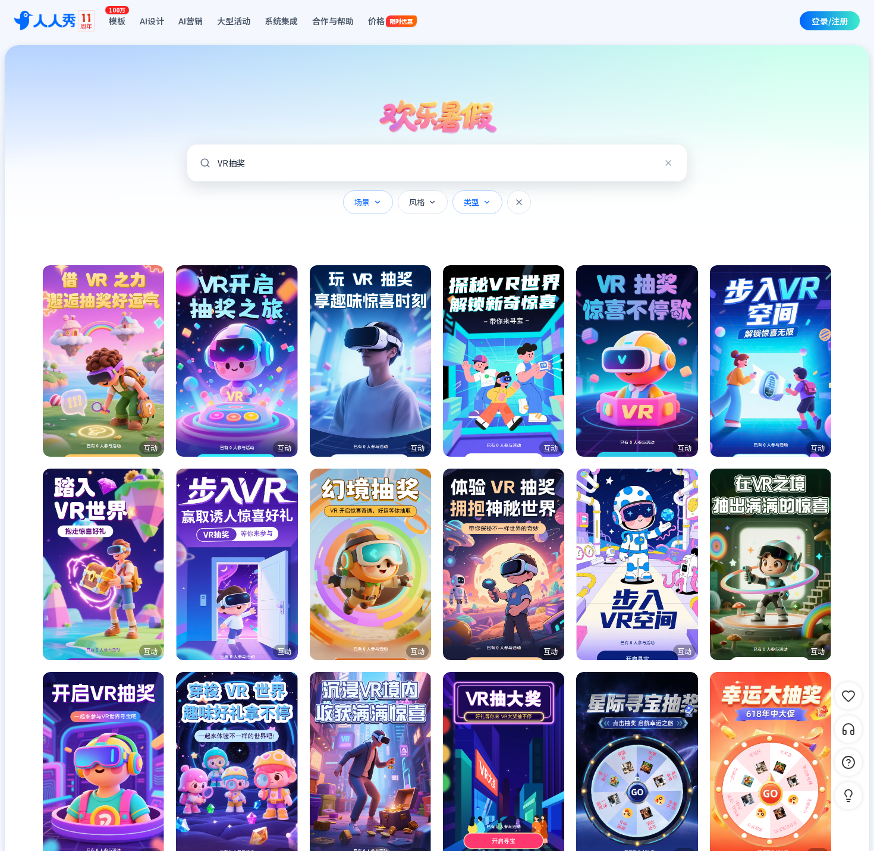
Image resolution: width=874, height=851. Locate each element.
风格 (417, 202)
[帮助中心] (848, 762)
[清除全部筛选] (519, 202)
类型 (471, 202)
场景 (362, 202)
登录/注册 (830, 21)
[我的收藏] (848, 695)
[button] (103, 361)
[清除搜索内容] (668, 163)
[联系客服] (848, 729)
